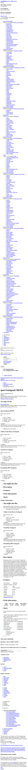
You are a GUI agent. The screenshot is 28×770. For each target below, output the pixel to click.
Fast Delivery (9, 158)
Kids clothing (9, 85)
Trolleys (8, 47)
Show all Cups (9, 121)
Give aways (9, 179)
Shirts (7, 90)
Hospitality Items (10, 149)
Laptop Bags (9, 36)
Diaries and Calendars (8, 107)
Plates (7, 218)
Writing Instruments (7, 315)
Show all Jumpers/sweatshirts (13, 84)
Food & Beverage (7, 137)
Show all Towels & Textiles (12, 223)
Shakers (8, 119)
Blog (4, 344)
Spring (7, 165)
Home (4, 382)
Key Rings (8, 180)
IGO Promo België (10, 717)
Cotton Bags (9, 29)
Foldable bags (9, 31)
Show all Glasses (10, 129)
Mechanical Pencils (10, 327)
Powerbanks (6, 691)
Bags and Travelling (8, 21)
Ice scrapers (9, 304)
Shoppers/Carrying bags (11, 39)
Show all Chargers (10, 282)
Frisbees (8, 242)
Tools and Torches (7, 301)
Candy (7, 140)
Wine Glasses (9, 128)
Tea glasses (8, 126)
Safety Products (9, 306)
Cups (7, 117)
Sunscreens (8, 268)
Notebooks (8, 58)
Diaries (8, 111)
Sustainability (6, 658)
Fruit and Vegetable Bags (12, 32)
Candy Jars (8, 142)
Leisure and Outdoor (8, 227)
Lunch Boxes (9, 212)
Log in (5, 357)
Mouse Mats (9, 56)
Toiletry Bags (9, 270)
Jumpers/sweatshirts (10, 81)
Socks (7, 92)
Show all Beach (9, 234)
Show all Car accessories (12, 241)
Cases (7, 54)
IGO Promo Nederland (11, 726)
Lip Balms (8, 265)
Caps (7, 70)
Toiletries (8, 269)
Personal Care (6, 257)
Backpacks (8, 23)
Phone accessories (10, 295)
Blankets (8, 201)
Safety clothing (9, 88)
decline (15, 762)
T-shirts (8, 95)
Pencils (8, 324)
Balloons (8, 175)
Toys (7, 193)
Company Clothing (10, 71)
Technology (6, 274)
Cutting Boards (9, 210)
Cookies (8, 148)
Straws (7, 214)
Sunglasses (8, 94)
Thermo (8, 133)
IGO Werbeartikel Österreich (12, 713)
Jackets (8, 77)
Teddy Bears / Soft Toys (11, 192)
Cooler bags (9, 27)
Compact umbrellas (10, 252)
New (4, 341)
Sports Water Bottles (11, 131)
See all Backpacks (5, 404)
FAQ (4, 345)
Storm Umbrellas (10, 254)
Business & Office (7, 49)
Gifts (4, 155)
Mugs (7, 130)
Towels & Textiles (10, 219)
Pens (4, 676)
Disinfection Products (11, 260)
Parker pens (9, 319)
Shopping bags (6, 693)
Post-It (7, 61)
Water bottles (6, 677)
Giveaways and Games (8, 173)
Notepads (8, 57)
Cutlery (8, 209)
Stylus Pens (9, 321)
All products (6, 332)
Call (14, 380)
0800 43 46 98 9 (4, 380)
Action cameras (9, 288)
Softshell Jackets (10, 79)
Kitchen (8, 206)
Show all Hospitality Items (12, 152)
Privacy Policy (6, 729)
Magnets (8, 216)
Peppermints (9, 146)
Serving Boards (9, 151)
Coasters (8, 205)
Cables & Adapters (10, 278)
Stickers (8, 189)
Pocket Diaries (9, 112)
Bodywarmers (9, 68)
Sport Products (9, 247)
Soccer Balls (9, 248)
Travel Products (9, 41)
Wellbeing (8, 272)
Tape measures (9, 310)
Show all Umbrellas (10, 255)
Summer (8, 166)
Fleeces (8, 72)
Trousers (8, 97)
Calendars (8, 110)
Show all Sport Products (11, 250)
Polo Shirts (8, 86)
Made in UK (6, 342)
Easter (7, 164)
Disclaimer (5, 731)
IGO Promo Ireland (10, 712)
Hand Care (8, 264)
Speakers (8, 297)
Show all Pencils (10, 328)
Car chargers (9, 279)
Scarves (8, 89)
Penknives (8, 305)
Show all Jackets (10, 80)
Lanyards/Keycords (10, 182)
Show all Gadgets (10, 292)
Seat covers (8, 239)
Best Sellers (17, 377)
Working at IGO (7, 660)
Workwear (8, 102)
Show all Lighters (10, 185)
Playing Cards (9, 188)
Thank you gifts (9, 170)
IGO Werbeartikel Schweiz (12, 714)
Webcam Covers (10, 284)
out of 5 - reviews (9, 1)
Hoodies (8, 83)
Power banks (9, 296)
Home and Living (7, 197)
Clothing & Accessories (8, 66)
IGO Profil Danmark (11, 721)
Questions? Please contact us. (7, 398)
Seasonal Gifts (9, 161)
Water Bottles (9, 134)
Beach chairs (9, 233)
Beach (7, 230)
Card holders (9, 53)
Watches (8, 99)
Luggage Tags (9, 43)
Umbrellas (8, 251)
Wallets (8, 98)
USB (7, 299)
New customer (6, 362)
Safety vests (9, 308)
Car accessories (9, 238)
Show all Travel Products (12, 44)
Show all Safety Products (12, 309)
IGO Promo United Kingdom (10, 710)
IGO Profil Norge (10, 723)
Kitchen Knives (9, 211)
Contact (5, 669)
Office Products (9, 59)
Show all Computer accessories (13, 286)
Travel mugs (9, 120)
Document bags (9, 30)
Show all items (9, 48)
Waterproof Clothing (11, 101)
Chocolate (8, 144)
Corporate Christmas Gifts (12, 157)
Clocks (7, 203)
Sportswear (8, 93)
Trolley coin (9, 194)
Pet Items (8, 246)
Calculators (8, 52)
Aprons (8, 200)
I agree (2, 768)
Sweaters (5, 695)
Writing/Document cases (11, 63)
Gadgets (8, 287)
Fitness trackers (9, 290)
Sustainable (6, 337)
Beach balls (9, 236)
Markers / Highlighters (11, 323)
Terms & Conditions (8, 728)
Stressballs (8, 191)
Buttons (8, 176)
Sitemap (5, 733)
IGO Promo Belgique (11, 718)
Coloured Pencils (10, 326)
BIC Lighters (9, 184)
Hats (7, 76)
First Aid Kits (9, 263)
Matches (8, 187)
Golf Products (9, 245)
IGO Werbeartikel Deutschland (13, 724)
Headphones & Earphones (12, 293)
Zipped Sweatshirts (10, 104)
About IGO (6, 657)
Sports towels (9, 221)
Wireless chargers (10, 281)
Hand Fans (8, 75)
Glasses (8, 124)
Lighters (8, 183)
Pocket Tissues (9, 266)
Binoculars (8, 237)
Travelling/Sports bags (11, 45)
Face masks (9, 261)
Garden (8, 243)
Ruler (7, 62)
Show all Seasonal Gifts (11, 169)
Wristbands (8, 103)
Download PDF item (8, 597)
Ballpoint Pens (9, 318)
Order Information (7, 668)
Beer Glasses (9, 125)
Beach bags (9, 25)
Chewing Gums (9, 143)
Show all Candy (10, 147)
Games (7, 178)
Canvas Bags (9, 26)
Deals (4, 336)
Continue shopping (7, 375)
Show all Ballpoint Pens (11, 322)
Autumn (8, 162)
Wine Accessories (10, 224)
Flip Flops (8, 74)
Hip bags (8, 34)
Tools (7, 312)
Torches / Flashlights (11, 313)
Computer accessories (11, 283)
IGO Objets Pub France (11, 722)
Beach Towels (9, 232)
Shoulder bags (9, 40)
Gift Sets (8, 160)
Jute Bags (8, 35)
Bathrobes (8, 220)
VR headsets (9, 291)
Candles (8, 202)
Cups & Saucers (10, 122)
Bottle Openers (9, 207)
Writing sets (9, 330)
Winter (7, 167)
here (2, 767)
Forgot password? (7, 361)
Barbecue (8, 229)
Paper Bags (8, 38)
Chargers (8, 277)
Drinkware (5, 115)
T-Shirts (5, 681)
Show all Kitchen (10, 215)
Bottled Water (9, 139)
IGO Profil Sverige (10, 719)
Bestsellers (6, 340)
